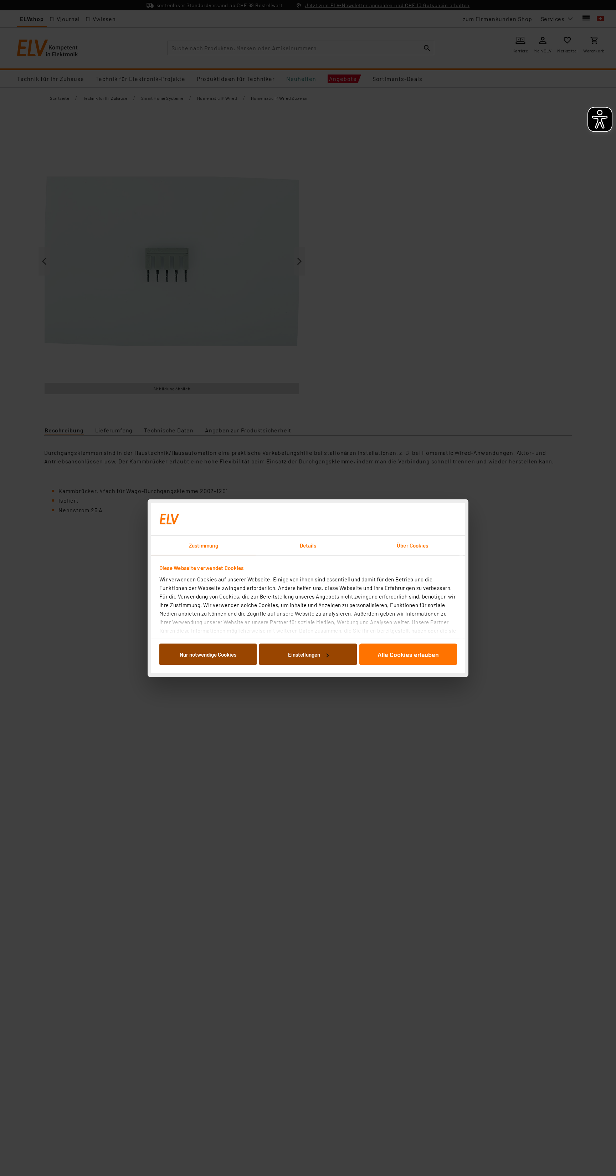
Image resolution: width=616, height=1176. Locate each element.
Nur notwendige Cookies (208, 654)
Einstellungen (304, 654)
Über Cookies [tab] (412, 545)
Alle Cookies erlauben (408, 654)
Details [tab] (308, 545)
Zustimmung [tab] (203, 545)
